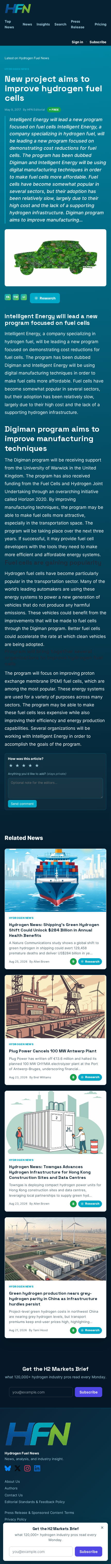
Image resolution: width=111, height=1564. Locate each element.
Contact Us (14, 1495)
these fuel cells (20, 712)
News (27, 24)
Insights (43, 24)
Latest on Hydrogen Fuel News (27, 58)
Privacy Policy (15, 1519)
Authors (11, 1488)
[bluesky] (8, 1468)
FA (8, 296)
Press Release (77, 24)
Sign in (77, 42)
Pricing (100, 24)
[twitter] (17, 1468)
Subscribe (98, 42)
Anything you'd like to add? (37, 774)
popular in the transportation (34, 581)
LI (24, 296)
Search (60, 24)
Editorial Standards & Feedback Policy (35, 1502)
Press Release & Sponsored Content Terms (39, 1512)
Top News (9, 24)
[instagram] (27, 1468)
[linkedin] (37, 1468)
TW (15, 296)
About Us (12, 1481)
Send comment (22, 804)
